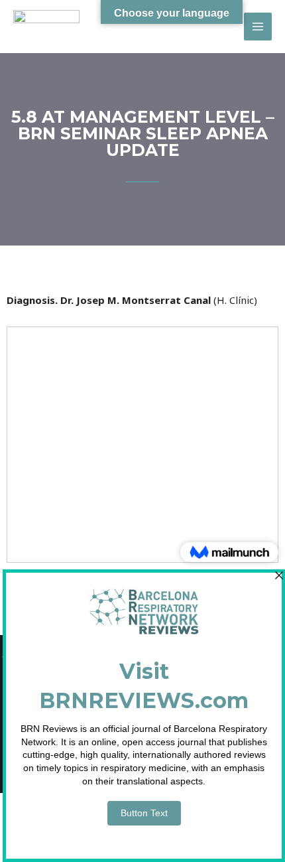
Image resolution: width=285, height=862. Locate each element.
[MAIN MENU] (258, 27)
